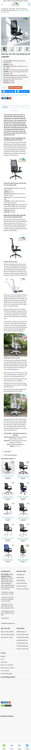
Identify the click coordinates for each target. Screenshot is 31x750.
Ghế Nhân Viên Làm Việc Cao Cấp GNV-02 (23, 497)
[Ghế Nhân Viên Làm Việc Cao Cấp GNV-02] (23, 488)
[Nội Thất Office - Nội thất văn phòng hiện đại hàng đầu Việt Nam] (15, 4)
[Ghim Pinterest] (10, 98)
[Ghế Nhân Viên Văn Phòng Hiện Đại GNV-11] (8, 488)
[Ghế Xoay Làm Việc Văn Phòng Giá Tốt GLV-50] (23, 551)
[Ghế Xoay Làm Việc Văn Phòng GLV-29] (8, 468)
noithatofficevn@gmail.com (8, 623)
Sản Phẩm (12, 8)
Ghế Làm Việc (23, 8)
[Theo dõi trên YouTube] (9, 702)
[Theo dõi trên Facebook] (2, 702)
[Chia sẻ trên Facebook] (2, 98)
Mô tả (5, 107)
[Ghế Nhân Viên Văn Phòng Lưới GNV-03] (8, 551)
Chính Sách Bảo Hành (10, 455)
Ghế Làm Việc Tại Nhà (22, 94)
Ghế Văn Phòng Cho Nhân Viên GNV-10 (8, 518)
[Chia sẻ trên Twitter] (5, 98)
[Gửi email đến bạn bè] (7, 98)
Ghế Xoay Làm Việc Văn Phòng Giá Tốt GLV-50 (23, 560)
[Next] (27, 31)
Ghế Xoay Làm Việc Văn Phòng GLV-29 (8, 476)
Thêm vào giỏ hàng (15, 87)
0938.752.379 (17, 446)
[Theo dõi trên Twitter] (7, 702)
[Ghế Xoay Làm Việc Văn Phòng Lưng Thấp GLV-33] (23, 509)
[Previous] (3, 31)
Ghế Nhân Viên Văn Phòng (8, 10)
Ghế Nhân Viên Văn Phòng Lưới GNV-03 (8, 560)
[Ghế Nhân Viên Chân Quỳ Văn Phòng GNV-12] (23, 530)
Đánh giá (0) (7, 451)
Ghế (17, 8)
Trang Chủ (5, 8)
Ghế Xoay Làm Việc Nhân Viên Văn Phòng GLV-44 (23, 476)
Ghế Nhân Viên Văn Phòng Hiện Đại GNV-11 (7, 497)
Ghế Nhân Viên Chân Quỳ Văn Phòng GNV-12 (23, 539)
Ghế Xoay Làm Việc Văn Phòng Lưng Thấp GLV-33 (23, 518)
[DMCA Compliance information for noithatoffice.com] (6, 705)
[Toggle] (2, 107)
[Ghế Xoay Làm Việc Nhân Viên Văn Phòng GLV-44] (23, 468)
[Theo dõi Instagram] (4, 702)
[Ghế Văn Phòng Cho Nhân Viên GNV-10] (8, 509)
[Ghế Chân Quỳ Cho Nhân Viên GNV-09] (8, 530)
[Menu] (2, 4)
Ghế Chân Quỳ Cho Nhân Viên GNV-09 (8, 539)
